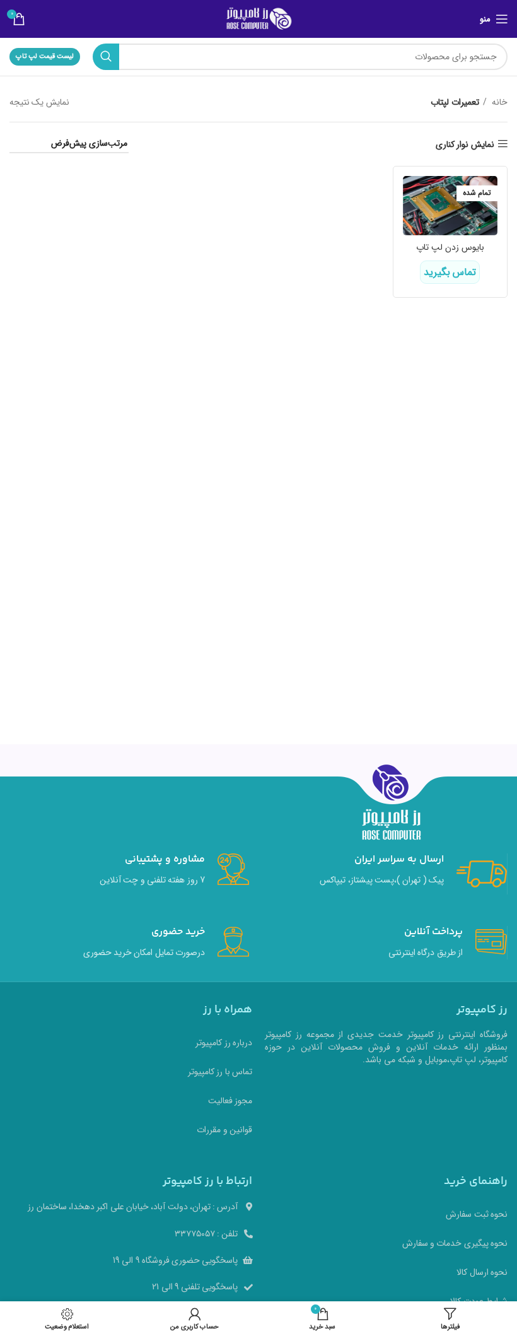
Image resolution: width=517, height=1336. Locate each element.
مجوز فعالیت (230, 1101)
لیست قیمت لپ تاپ (45, 56)
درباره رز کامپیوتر (223, 1043)
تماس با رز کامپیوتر (220, 1072)
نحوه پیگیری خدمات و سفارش (455, 1243)
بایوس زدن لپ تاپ (450, 247)
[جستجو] (106, 57)
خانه (499, 102)
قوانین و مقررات (224, 1130)
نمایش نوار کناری (465, 144)
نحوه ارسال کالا (482, 1272)
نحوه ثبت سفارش (477, 1214)
